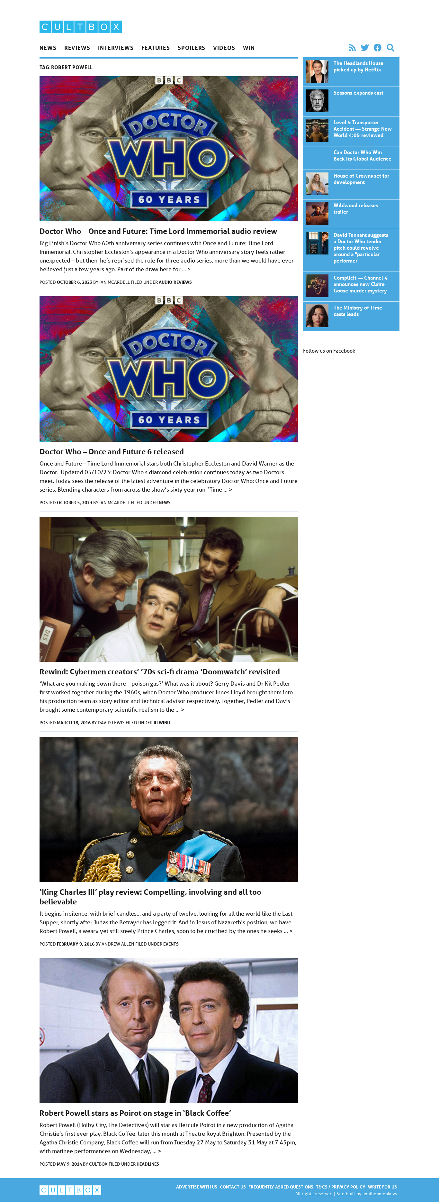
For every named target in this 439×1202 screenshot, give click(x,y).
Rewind (162, 722)
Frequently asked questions (280, 1187)
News (48, 47)
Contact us (233, 1187)
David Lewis (112, 723)
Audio (165, 282)
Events (171, 944)
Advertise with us (196, 1187)
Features (155, 47)
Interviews (116, 47)
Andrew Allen (118, 944)
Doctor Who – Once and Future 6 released (112, 451)
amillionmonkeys (380, 1193)
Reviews (77, 47)
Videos (224, 47)
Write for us (382, 1187)
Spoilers (191, 47)
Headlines (148, 1164)
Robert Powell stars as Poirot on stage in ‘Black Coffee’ (135, 1113)
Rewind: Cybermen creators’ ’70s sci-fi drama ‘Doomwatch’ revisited (160, 671)
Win (249, 47)
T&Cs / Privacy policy (340, 1187)
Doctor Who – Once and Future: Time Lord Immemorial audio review (158, 231)
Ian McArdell (115, 282)
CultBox (99, 1164)
